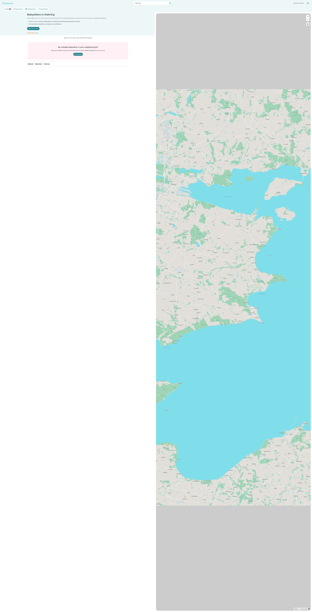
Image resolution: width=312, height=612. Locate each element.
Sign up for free (33, 28)
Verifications (31, 9)
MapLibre (296, 609)
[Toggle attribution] (309, 609)
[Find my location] (307, 24)
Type (7, 9)
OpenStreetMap (304, 609)
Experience (19, 9)
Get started (78, 54)
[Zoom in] (307, 16)
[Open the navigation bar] (307, 3)
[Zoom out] (307, 19)
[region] (233, 312)
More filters (44, 9)
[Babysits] (8, 3)
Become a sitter (298, 3)
